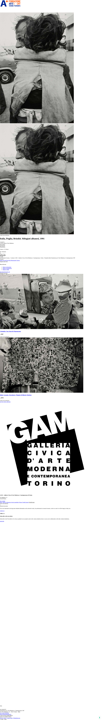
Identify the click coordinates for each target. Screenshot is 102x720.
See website (2, 501)
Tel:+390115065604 (4, 713)
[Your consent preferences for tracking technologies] (99, 717)
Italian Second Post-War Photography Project (10, 260)
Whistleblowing (16, 718)
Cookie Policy (10, 718)
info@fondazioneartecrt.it (5, 714)
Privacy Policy (3, 718)
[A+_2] (10, 6)
